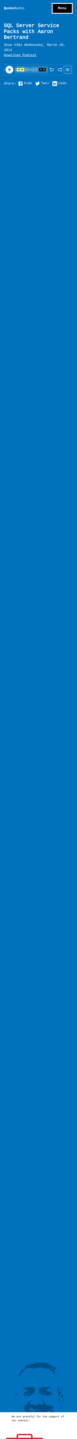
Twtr (45, 84)
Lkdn (62, 84)
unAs (14, 9)
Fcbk (28, 84)
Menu (62, 8)
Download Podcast (20, 55)
